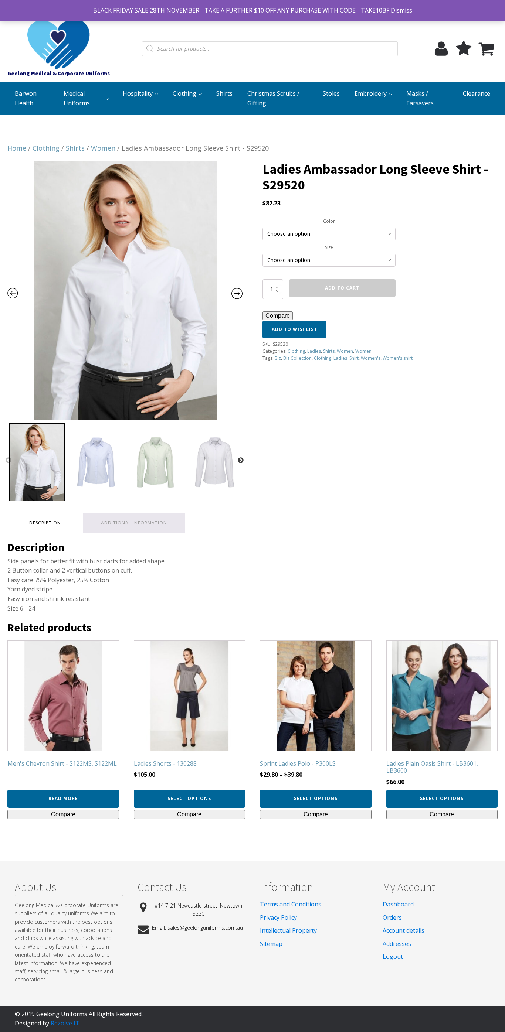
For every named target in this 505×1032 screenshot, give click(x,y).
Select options (189, 798)
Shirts (224, 93)
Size (329, 247)
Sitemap (271, 944)
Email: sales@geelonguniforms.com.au (197, 927)
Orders (392, 917)
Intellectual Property (288, 930)
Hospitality (138, 93)
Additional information (134, 523)
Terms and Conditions (290, 904)
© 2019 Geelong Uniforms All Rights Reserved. (79, 1014)
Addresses (397, 944)
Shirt (354, 358)
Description (45, 523)
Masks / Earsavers (420, 98)
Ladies (314, 351)
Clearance (476, 93)
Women (103, 148)
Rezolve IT (65, 1023)
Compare (277, 315)
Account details (403, 930)
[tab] (45, 523)
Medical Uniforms (77, 98)
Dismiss (401, 10)
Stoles (331, 93)
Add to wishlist (294, 329)
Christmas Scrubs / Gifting (273, 98)
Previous (8, 460)
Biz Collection (297, 358)
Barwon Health (26, 98)
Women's (370, 358)
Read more (63, 798)
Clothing (184, 93)
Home (16, 148)
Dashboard (398, 904)
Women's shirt (398, 358)
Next (240, 460)
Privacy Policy (278, 917)
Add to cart (342, 288)
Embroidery (371, 93)
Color (329, 221)
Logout (393, 957)
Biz (278, 358)
